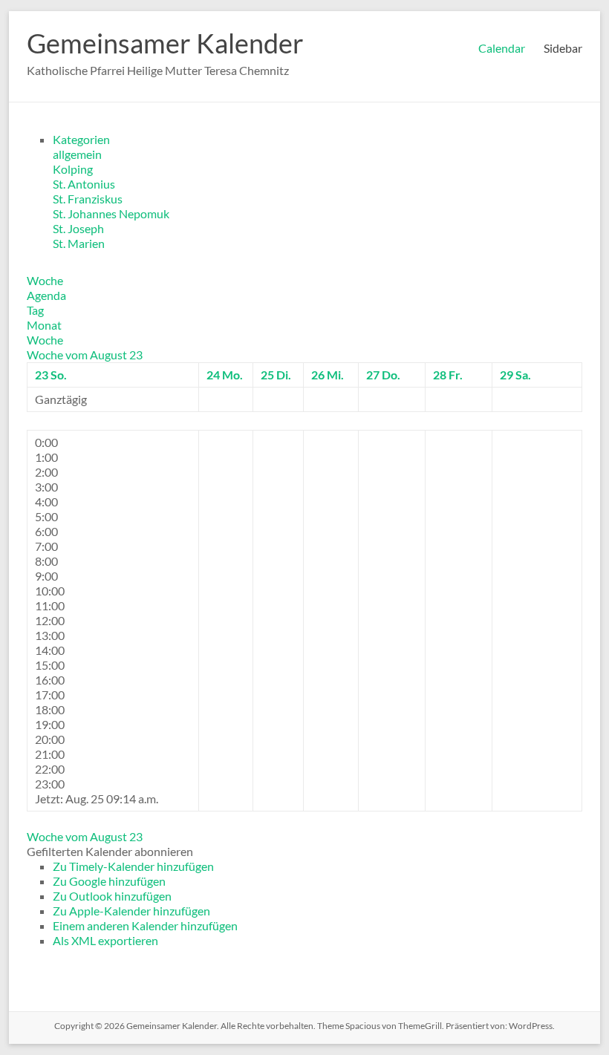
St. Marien (79, 243)
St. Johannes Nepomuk (111, 213)
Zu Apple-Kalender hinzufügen (131, 911)
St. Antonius (84, 184)
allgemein (77, 154)
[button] (110, 851)
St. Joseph (78, 228)
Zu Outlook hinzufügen (112, 896)
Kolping (73, 169)
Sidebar (563, 48)
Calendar (501, 48)
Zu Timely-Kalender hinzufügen (133, 866)
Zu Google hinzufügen (109, 881)
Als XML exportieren (105, 940)
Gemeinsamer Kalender (165, 43)
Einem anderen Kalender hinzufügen (145, 925)
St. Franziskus (88, 199)
